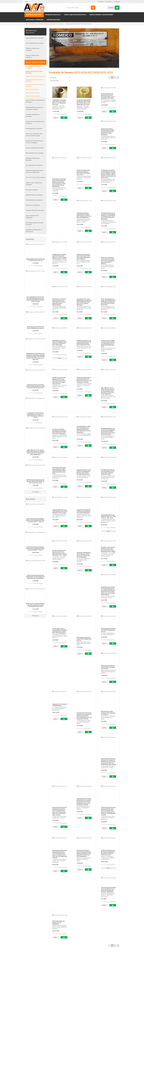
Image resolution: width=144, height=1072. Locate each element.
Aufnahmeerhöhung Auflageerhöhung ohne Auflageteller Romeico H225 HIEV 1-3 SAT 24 (35, 520)
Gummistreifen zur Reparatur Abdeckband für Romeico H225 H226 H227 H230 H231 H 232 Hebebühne (84, 429)
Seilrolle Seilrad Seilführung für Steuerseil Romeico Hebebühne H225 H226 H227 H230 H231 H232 (108, 343)
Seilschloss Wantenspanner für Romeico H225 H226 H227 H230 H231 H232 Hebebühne (84, 555)
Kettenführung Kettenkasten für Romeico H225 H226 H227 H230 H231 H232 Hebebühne (59, 343)
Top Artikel (30, 239)
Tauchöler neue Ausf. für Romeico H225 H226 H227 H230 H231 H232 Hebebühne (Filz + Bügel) (108, 549)
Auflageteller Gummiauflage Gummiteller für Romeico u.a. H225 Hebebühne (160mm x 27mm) (59, 257)
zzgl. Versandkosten (62, 114)
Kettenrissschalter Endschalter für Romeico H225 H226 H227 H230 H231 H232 (83, 172)
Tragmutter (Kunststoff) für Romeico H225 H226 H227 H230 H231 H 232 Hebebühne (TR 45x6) (83, 102)
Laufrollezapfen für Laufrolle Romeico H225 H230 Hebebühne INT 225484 (59, 511)
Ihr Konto (108, 1)
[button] (118, 77)
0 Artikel (111, 7)
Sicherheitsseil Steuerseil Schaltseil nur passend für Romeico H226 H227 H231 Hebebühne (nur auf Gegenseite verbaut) (84, 716)
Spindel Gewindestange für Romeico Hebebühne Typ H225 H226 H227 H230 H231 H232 (108, 852)
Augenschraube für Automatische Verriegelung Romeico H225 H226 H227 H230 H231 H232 (84, 472)
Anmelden (117, 1)
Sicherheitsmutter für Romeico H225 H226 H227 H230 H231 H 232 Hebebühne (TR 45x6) (108, 96)
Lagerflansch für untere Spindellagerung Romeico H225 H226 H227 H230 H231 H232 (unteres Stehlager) (84, 302)
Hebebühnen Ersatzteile (34, 15)
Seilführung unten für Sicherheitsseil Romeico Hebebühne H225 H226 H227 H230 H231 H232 (84, 343)
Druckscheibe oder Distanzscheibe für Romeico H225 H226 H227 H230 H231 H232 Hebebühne (59, 631)
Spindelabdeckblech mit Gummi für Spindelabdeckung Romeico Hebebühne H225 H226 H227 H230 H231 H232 (108, 431)
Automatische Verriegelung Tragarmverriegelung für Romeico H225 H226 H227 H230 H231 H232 (59, 470)
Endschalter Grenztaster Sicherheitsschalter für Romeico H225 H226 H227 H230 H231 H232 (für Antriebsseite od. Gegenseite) (59, 182)
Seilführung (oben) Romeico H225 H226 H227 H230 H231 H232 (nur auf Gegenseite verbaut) (84, 380)
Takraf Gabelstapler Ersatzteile (75, 15)
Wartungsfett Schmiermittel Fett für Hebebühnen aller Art (108, 630)
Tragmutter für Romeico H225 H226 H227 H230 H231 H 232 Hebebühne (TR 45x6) (59, 102)
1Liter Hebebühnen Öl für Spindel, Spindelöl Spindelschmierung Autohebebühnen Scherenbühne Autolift (35, 299)
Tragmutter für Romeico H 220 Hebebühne (59, 705)
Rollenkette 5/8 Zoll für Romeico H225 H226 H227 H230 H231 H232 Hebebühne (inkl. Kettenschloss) (59, 302)
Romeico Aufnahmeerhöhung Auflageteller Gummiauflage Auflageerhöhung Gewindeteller (35, 576)
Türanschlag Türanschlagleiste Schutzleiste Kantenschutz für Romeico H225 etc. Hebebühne (108, 890)
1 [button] (112, 77)
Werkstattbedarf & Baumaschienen (101, 15)
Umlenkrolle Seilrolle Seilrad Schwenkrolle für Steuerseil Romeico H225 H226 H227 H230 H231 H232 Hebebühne (84, 853)
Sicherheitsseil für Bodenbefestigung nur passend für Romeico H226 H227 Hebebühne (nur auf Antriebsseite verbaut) (84, 801)
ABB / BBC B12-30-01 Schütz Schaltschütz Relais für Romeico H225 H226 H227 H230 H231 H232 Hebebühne (108, 391)
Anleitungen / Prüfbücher (35, 20)
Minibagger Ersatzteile (53, 15)
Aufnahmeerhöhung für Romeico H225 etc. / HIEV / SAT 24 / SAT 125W (108, 516)
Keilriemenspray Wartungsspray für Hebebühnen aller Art (108, 713)
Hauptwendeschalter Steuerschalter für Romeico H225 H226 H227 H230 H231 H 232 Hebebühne (108, 132)
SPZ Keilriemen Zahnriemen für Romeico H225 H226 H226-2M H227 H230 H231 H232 (108, 472)
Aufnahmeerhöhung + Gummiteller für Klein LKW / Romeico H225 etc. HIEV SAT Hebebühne (84, 215)
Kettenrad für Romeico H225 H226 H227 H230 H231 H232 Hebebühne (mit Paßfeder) (83, 257)
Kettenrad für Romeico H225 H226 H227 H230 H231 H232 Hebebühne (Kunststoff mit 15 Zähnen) (107, 260)
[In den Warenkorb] (64, 117)
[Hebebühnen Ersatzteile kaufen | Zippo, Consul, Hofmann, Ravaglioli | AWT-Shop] (37, 7)
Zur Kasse (100, 1)
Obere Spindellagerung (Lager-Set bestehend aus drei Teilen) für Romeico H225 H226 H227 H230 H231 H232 (108, 302)
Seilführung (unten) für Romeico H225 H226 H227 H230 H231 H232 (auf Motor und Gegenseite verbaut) (59, 380)
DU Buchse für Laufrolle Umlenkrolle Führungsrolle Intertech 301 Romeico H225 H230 (35, 605)
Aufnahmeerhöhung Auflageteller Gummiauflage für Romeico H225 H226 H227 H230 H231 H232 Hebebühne (108, 216)
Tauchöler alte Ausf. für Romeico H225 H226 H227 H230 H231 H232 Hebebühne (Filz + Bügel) (59, 553)
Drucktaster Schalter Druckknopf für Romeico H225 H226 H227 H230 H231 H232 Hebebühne (59, 431)
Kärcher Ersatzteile (53, 20)
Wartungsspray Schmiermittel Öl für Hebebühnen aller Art (84, 639)
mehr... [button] (56, 117)
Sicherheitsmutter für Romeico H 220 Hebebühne (58, 922)
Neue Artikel (30, 499)
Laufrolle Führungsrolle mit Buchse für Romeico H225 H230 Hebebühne (83, 511)
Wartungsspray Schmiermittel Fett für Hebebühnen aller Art (108, 667)
